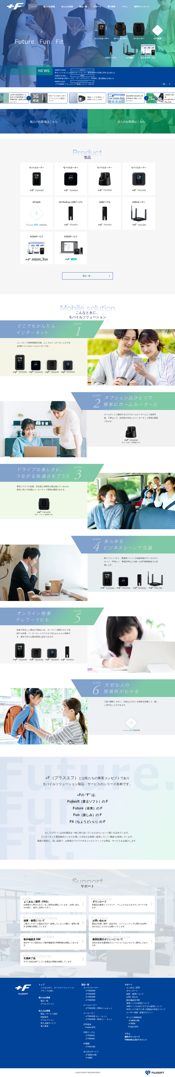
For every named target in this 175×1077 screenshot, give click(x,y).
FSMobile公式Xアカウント (136, 1039)
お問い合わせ (132, 996)
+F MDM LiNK (91, 1054)
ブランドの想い (47, 990)
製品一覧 (83, 6)
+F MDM (88, 1057)
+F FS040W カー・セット (96, 1016)
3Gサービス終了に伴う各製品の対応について (145, 1009)
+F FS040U (90, 1038)
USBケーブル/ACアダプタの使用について (144, 1006)
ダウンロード (132, 990)
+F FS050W (90, 990)
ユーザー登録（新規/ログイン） (140, 1012)
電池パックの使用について (137, 1003)
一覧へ (164, 83)
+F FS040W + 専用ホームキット (98, 1008)
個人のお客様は (44, 121)
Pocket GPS (90, 1027)
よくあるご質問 (133, 987)
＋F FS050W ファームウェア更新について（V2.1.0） (75, 84)
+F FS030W (90, 1000)
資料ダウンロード (141, 6)
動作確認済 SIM (133, 1000)
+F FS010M (90, 1046)
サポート (97, 6)
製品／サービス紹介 (49, 1013)
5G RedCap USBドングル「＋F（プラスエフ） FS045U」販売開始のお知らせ (84, 78)
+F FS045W (90, 993)
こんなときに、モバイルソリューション (58, 987)
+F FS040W (90, 996)
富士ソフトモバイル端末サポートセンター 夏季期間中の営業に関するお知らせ (85, 72)
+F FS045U (90, 1035)
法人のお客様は (131, 121)
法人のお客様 (67, 6)
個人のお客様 (49, 6)
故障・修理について (135, 993)
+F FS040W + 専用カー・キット (98, 1019)
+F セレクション (48, 1003)
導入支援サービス (48, 1023)
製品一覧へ (87, 275)
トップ (34, 6)
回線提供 (44, 1016)
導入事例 (111, 6)
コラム (125, 6)
